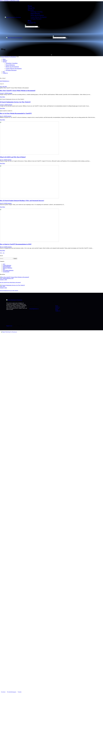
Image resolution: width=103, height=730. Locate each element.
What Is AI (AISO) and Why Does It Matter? (13, 157)
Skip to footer (16, 0)
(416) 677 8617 (33, 305)
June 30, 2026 (3, 203)
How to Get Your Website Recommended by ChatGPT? (16, 113)
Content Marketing (7, 265)
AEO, (1, 278)
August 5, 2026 (3, 93)
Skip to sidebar (10, 0)
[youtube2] (2, 75)
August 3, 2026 (3, 104)
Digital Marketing (7, 266)
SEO (4, 269)
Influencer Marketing (7, 267)
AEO (4, 264)
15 (3, 252)
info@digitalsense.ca (4, 81)
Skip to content (3, 0)
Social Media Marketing (8, 270)
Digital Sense (9, 325)
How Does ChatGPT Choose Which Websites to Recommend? (17, 90)
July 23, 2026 (3, 116)
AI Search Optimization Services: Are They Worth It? (15, 102)
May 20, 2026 (3, 246)
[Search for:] (6, 258)
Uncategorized (6, 271)
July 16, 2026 (3, 159)
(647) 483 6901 (3, 86)
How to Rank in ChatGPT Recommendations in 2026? (16, 244)
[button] (53, 39)
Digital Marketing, (7, 278)
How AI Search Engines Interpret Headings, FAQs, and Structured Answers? (22, 200)
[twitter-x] (1, 75)
